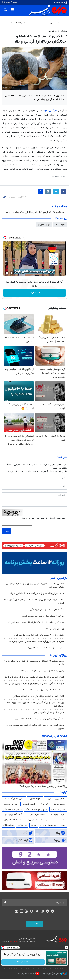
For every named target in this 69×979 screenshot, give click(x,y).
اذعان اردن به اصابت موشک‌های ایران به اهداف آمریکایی (38, 696)
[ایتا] (16, 911)
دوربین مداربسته (58, 809)
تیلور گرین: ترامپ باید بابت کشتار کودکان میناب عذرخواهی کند (35, 622)
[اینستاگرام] (42, 911)
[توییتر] (37, 911)
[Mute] (12, 273)
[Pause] (7, 273)
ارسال (6, 531)
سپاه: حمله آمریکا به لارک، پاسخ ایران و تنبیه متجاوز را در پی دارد (34, 683)
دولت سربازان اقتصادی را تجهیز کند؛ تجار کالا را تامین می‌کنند (36, 593)
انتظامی (53, 22)
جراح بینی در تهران (55, 798)
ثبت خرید (34, 293)
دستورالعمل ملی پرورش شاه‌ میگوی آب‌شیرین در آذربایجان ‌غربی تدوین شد (35, 726)
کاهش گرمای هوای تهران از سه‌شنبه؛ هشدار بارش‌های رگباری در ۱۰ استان (34, 601)
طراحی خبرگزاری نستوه (52, 973)
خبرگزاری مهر (50, 110)
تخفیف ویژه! (23, 962)
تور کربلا (44, 804)
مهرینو (33, 825)
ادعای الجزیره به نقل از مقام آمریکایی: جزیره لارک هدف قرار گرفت (34, 677)
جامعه (63, 22)
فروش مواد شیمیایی (12, 809)
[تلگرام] (52, 911)
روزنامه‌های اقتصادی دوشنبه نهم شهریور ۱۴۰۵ (41, 786)
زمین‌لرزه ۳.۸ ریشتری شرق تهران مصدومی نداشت (41, 670)
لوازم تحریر (35, 798)
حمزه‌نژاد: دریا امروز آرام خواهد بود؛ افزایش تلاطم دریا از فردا (36, 641)
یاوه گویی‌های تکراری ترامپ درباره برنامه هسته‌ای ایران (39, 719)
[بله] (47, 911)
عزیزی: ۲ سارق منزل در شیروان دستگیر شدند (43, 616)
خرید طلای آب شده (13, 798)
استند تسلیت (29, 804)
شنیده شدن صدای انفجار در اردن (49, 712)
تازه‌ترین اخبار (59, 578)
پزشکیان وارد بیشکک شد (52, 629)
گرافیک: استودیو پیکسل (26, 973)
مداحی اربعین (10, 804)
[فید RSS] (27, 911)
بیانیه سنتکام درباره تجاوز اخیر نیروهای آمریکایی (42, 690)
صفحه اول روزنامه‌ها (54, 736)
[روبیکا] (32, 911)
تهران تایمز (22, 825)
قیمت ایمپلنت (57, 814)
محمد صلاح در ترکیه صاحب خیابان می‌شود (44, 648)
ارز (55, 224)
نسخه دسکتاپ (34, 924)
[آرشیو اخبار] (21, 911)
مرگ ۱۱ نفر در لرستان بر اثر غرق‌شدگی (47, 609)
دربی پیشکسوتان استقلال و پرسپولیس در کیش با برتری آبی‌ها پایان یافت (33, 662)
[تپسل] (5, 237)
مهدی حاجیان (44, 224)
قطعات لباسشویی (37, 814)
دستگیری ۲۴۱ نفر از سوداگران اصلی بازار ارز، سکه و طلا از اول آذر (35, 212)
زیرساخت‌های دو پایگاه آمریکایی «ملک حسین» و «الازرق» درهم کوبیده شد (35, 704)
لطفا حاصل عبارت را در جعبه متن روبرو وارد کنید (44, 518)
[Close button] (66, 947)
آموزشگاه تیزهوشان (13, 814)
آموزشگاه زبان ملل (12, 820)
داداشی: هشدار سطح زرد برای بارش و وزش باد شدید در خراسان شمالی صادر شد (35, 585)
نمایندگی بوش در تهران (37, 820)
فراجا (63, 224)
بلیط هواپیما (59, 820)
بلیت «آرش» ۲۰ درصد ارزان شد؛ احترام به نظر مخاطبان (39, 635)
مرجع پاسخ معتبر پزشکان (36, 809)
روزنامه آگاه (8, 825)
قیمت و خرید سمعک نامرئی (53, 825)
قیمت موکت (59, 804)
